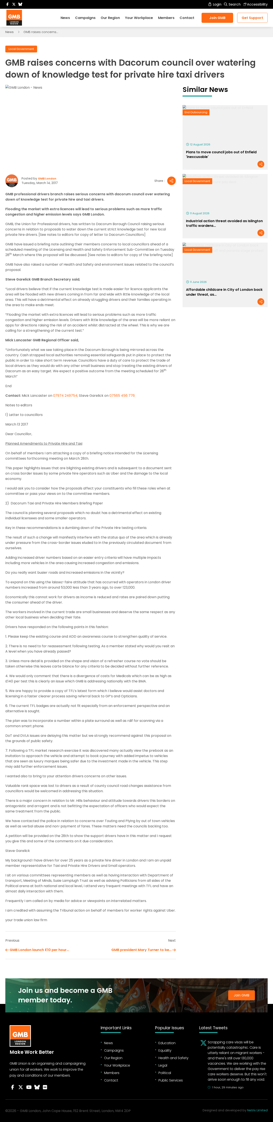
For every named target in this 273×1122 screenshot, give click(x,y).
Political (164, 1072)
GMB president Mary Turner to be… (141, 949)
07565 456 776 (122, 395)
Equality (164, 1050)
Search (234, 4)
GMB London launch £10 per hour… (39, 949)
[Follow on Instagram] (45, 1087)
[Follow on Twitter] (14, 4)
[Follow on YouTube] (29, 1087)
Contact (187, 17)
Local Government (21, 49)
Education (167, 1043)
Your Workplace (139, 17)
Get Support (252, 17)
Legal (162, 1065)
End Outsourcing (196, 112)
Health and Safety (173, 1057)
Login (216, 4)
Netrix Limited (257, 1110)
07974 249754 (65, 395)
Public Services (170, 1080)
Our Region (110, 17)
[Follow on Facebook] (7, 4)
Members (166, 17)
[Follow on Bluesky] (20, 4)
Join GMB (217, 17)
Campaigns (85, 17)
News (65, 17)
